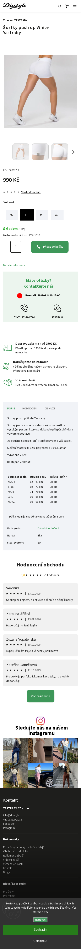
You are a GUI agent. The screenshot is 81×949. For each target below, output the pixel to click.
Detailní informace (14, 265)
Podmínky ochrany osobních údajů (23, 847)
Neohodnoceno (30, 192)
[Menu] (75, 6)
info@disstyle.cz (13, 815)
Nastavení (40, 920)
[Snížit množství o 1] (6, 247)
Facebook (9, 824)
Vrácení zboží (11, 860)
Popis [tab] (11, 409)
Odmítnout (40, 941)
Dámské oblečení (48, 528)
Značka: (15, 20)
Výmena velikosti (13, 864)
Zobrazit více (40, 696)
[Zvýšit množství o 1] (25, 247)
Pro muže (9, 896)
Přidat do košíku (53, 247)
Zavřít (67, 294)
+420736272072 (12, 820)
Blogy (6, 872)
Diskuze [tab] (50, 409)
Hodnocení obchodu (40, 565)
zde (46, 912)
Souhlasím (40, 930)
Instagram (9, 828)
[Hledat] (60, 6)
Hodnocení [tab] (29, 409)
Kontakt (7, 868)
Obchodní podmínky (15, 851)
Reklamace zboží (13, 856)
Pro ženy (8, 892)
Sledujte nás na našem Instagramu (41, 730)
